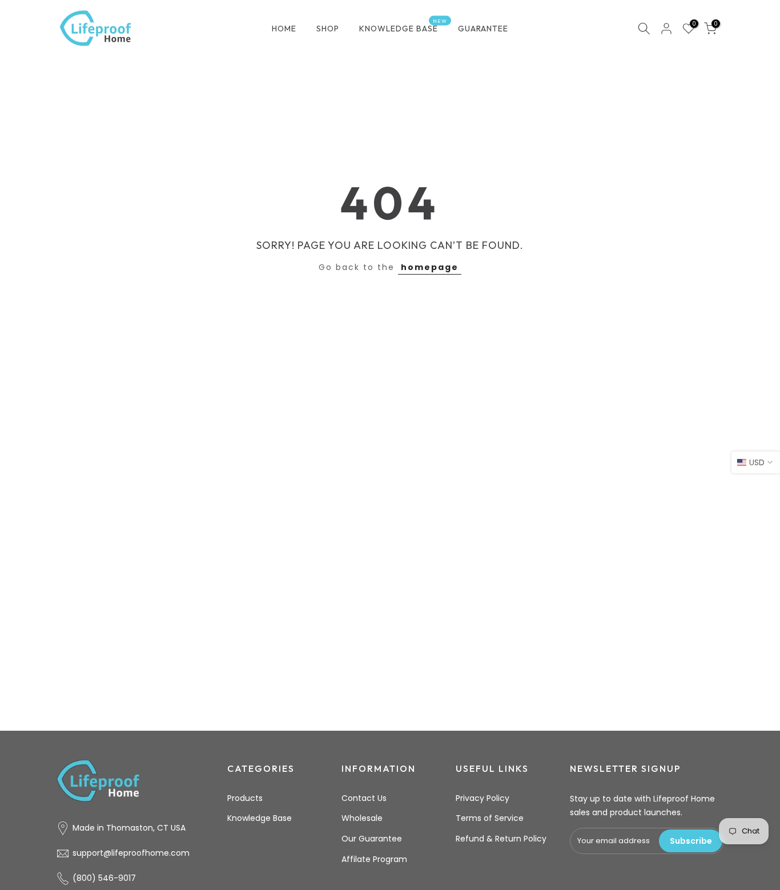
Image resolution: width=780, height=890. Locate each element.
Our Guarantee (371, 838)
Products (245, 798)
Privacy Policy (482, 798)
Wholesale (362, 818)
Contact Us (364, 798)
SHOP (327, 28)
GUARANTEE (483, 28)
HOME (284, 28)
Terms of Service (490, 818)
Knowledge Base (259, 818)
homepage (430, 267)
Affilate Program (374, 859)
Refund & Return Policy (501, 838)
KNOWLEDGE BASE (403, 28)
